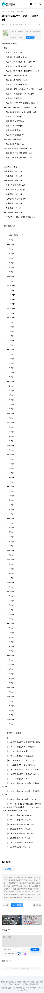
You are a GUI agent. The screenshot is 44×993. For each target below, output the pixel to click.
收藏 (6, 905)
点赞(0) (38, 905)
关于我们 (4, 987)
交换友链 (11, 987)
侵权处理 (26, 987)
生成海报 (18, 905)
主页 (3, 11)
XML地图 (33, 987)
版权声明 (19, 987)
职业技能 (10, 11)
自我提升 (19, 11)
